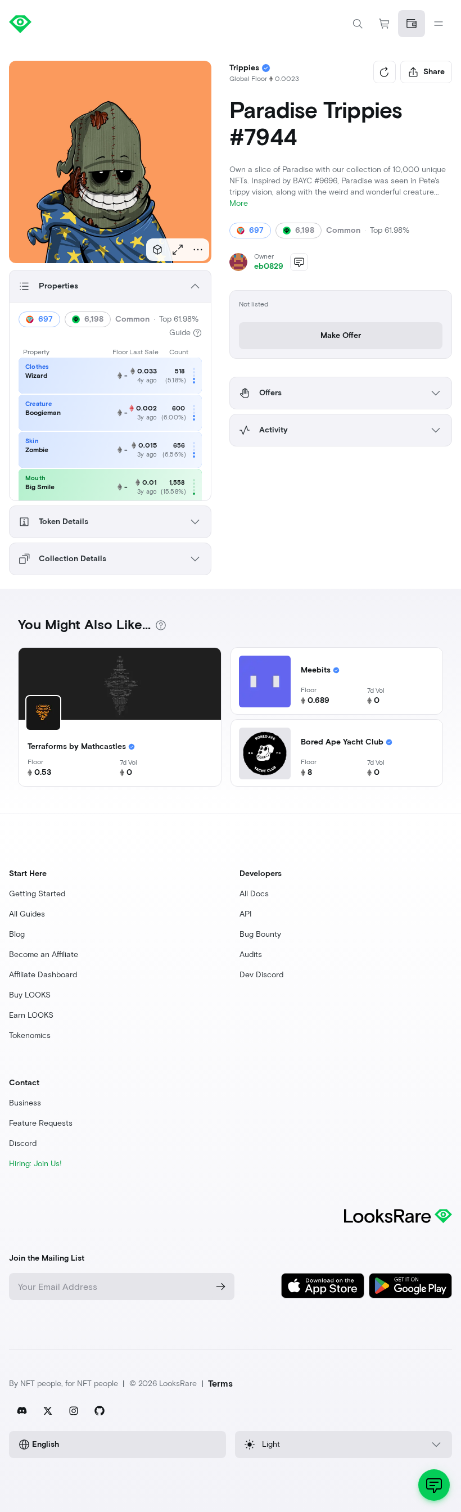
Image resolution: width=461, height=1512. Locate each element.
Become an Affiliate (43, 954)
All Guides (27, 914)
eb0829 (268, 266)
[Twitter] (48, 1411)
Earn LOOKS (31, 1015)
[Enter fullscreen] (178, 250)
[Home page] (120, 23)
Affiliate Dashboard (43, 975)
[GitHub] (99, 1411)
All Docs (254, 894)
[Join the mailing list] (221, 1286)
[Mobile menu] (438, 23)
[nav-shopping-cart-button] (384, 23)
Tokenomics (30, 1035)
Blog (17, 934)
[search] (357, 23)
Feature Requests (41, 1123)
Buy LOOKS (30, 995)
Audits (250, 954)
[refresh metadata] (384, 72)
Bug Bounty (260, 934)
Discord (23, 1143)
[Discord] (22, 1411)
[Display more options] (198, 250)
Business (25, 1103)
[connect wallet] (411, 23)
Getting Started (37, 894)
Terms (220, 1383)
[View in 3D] (157, 250)
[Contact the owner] (299, 262)
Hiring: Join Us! (35, 1163)
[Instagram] (74, 1411)
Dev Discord (261, 975)
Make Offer (340, 335)
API (245, 914)
